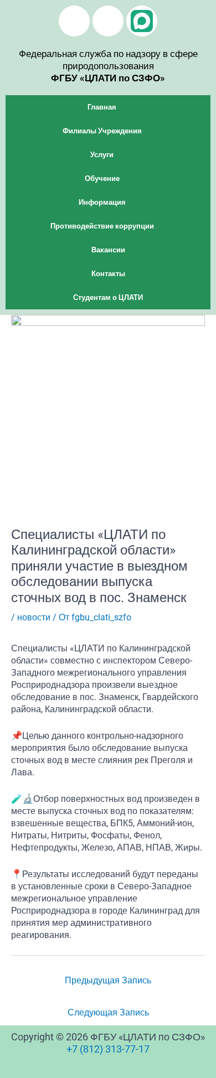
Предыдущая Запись (108, 980)
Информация (102, 202)
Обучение (102, 178)
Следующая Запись (108, 1012)
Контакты (108, 274)
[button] (108, 107)
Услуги (102, 155)
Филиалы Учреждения (102, 131)
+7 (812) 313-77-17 (108, 1049)
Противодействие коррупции (102, 226)
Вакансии (108, 250)
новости (33, 617)
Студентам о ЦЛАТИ (108, 297)
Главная (102, 107)
